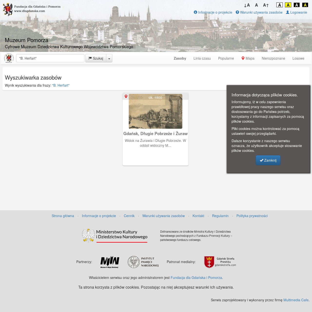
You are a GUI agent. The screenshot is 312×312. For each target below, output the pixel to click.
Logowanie (298, 12)
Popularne (226, 58)
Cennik (129, 215)
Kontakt (198, 215)
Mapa (249, 58)
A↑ (266, 4)
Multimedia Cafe (296, 299)
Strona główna (63, 215)
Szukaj (97, 58)
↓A (247, 4)
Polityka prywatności (252, 215)
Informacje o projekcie (214, 12)
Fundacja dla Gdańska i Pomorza (196, 277)
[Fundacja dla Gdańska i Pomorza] (8, 58)
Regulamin (220, 215)
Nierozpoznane (273, 58)
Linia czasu (202, 58)
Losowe (298, 58)
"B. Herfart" (60, 85)
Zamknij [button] (269, 160)
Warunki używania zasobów (261, 12)
